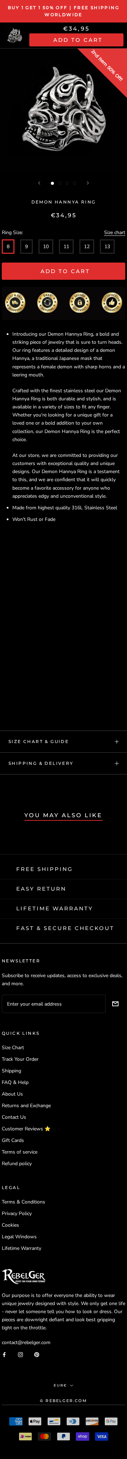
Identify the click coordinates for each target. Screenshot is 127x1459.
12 (87, 246)
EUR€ (60, 1385)
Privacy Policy (17, 1213)
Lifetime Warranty (21, 1248)
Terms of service (19, 1152)
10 (46, 246)
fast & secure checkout (65, 928)
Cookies (10, 1225)
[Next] (88, 183)
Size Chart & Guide (38, 741)
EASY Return (41, 888)
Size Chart (13, 1047)
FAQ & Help (15, 1082)
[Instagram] (20, 1354)
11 (66, 246)
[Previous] (39, 183)
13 (107, 246)
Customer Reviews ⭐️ (26, 1128)
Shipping (11, 1070)
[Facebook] (4, 1354)
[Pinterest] (36, 1354)
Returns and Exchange (26, 1105)
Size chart (114, 232)
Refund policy (17, 1163)
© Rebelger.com (63, 1400)
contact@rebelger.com (26, 1342)
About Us (12, 1094)
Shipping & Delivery (41, 763)
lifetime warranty (54, 908)
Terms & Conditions (23, 1202)
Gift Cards (13, 1140)
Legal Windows (19, 1236)
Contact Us (14, 1117)
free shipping (44, 869)
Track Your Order (20, 1059)
